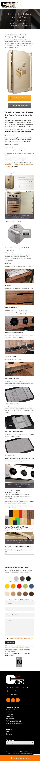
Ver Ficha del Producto (21, 98)
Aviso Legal (9, 716)
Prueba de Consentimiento (14, 723)
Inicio (8, 732)
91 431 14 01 (13, 694)
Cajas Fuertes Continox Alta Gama (19, 24)
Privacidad (9, 714)
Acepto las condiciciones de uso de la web (21, 638)
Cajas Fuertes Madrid (21, 20)
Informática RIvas (18, 752)
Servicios (9, 712)
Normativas (10, 719)
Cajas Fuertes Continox (19, 22)
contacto (18, 646)
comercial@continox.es (11, 649)
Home (12, 20)
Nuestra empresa (11, 709)
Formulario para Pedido (21, 105)
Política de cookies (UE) (13, 721)
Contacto (9, 734)
